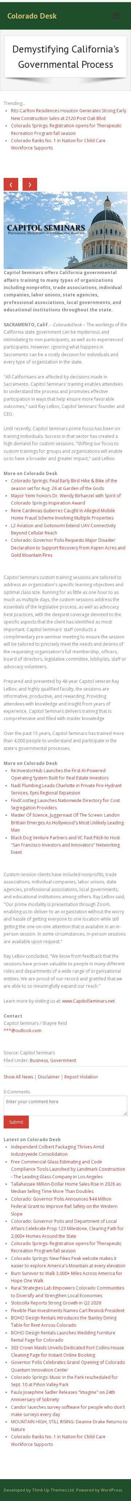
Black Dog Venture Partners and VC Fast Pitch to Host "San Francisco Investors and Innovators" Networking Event (65, 845)
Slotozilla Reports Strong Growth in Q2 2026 (56, 1303)
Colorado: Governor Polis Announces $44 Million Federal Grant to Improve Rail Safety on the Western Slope (64, 1206)
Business (39, 1060)
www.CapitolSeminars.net (88, 1001)
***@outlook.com (22, 1030)
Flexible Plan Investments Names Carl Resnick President (67, 1310)
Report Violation (81, 1077)
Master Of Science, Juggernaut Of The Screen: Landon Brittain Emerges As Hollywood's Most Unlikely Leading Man (67, 822)
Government (63, 1060)
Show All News (18, 1077)
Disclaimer (49, 1077)
